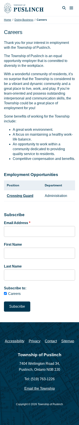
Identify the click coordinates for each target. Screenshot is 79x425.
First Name (13, 244)
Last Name (13, 266)
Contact (51, 341)
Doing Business (23, 19)
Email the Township (39, 388)
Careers (14, 294)
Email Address (17, 223)
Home (7, 19)
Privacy (34, 341)
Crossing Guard (20, 196)
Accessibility (14, 341)
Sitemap (67, 341)
